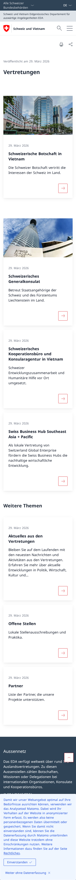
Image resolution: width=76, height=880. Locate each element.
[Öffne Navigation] (69, 28)
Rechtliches (12, 853)
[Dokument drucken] (61, 44)
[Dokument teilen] (70, 44)
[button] (68, 757)
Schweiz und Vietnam (29, 29)
